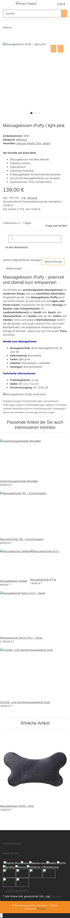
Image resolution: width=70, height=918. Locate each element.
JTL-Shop (41, 908)
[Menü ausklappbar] (7, 4)
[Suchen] (64, 13)
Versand (32, 197)
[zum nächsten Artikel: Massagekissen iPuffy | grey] (21, 28)
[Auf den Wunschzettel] (61, 49)
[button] (48, 4)
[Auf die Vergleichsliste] (53, 49)
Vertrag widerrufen (17, 890)
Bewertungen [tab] (14, 268)
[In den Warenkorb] (6, 40)
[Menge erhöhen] (64, 239)
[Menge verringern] (6, 239)
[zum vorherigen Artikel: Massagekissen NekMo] (15, 28)
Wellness (21, 139)
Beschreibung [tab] (53, 261)
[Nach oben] (1, 915)
